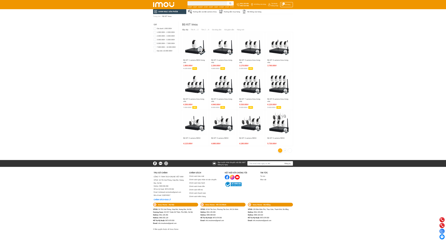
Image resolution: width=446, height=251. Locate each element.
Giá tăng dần (216, 30)
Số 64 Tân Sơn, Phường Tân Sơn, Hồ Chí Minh (219, 209)
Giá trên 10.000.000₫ (164, 51)
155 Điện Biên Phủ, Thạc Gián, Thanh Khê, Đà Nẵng (268, 209)
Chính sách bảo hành (197, 183)
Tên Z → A (205, 30)
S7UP (227, 7)
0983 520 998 (244, 6)
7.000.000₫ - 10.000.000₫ (166, 47)
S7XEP (221, 7)
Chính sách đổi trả (196, 190)
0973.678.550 (163, 220)
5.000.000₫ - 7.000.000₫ (166, 43)
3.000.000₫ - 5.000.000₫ (166, 40)
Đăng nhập (274, 6)
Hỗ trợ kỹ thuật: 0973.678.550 (164, 189)
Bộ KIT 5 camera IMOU (276, 138)
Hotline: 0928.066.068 (161, 186)
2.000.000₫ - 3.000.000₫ (166, 36)
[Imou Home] (167, 4)
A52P (195, 7)
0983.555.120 (160, 218)
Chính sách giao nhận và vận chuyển (202, 179)
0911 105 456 (244, 3)
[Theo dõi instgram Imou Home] (166, 163)
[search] (230, 3)
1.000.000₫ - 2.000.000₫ (166, 32)
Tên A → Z (194, 30)
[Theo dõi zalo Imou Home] (160, 163)
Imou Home (174, 229)
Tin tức (262, 176)
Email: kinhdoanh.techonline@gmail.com (167, 192)
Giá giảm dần (229, 30)
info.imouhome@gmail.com (165, 223)
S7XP (206, 7)
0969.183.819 (255, 215)
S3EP (216, 7)
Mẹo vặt (263, 179)
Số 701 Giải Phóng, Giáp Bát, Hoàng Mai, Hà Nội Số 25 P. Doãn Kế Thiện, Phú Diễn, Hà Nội (173, 210)
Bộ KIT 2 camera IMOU (191, 138)
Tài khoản (274, 3)
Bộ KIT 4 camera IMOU (247, 138)
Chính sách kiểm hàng (197, 196)
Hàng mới (240, 30)
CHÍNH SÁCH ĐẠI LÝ (162, 199)
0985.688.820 (208, 215)
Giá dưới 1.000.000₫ (164, 28)
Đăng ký (288, 163)
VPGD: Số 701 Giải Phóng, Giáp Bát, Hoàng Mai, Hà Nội (169, 181)
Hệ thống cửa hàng (260, 4)
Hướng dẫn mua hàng (232, 12)
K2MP (211, 7)
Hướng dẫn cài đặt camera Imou (205, 12)
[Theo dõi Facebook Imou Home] (155, 163)
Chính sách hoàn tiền (197, 186)
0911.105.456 (160, 215)
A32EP (189, 7)
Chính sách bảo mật (196, 176)
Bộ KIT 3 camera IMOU (219, 138)
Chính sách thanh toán (197, 193)
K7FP (232, 7)
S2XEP (200, 7)
